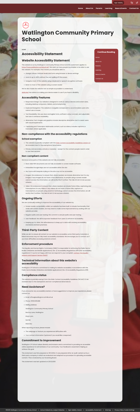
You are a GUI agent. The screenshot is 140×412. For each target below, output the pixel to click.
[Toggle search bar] (126, 2)
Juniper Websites (58, 410)
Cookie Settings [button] (129, 410)
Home (24, 50)
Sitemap (108, 410)
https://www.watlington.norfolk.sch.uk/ (35, 67)
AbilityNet (25, 92)
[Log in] (137, 2)
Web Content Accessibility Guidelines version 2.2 (73, 143)
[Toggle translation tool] (131, 2)
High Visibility (118, 3)
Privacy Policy (119, 410)
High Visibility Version (75, 410)
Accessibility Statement (93, 410)
